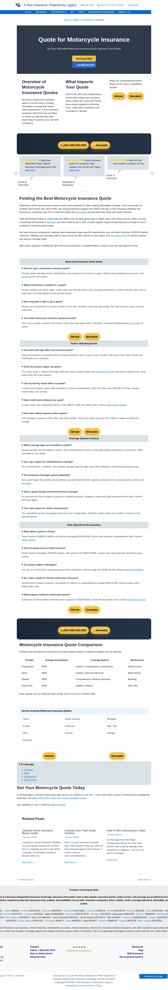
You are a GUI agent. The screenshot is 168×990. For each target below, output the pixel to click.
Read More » (28, 862)
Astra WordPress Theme (90, 985)
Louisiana (28, 914)
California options (136, 599)
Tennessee (50, 920)
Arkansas (46, 910)
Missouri (140, 914)
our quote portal (119, 235)
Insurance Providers (101, 12)
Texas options (29, 539)
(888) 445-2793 (40, 798)
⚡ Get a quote (100, 145)
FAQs (26, 773)
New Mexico (12, 917)
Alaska (7, 910)
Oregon (152, 917)
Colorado (91, 910)
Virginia (123, 920)
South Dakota (25, 920)
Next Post (144, 880)
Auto (28, 12)
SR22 (81, 12)
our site (136, 323)
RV (72, 12)
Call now (118, 96)
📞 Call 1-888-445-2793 (73, 145)
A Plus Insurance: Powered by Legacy (50, 5)
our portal (27, 276)
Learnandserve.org (62, 975)
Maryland (69, 914)
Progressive (81, 212)
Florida (110, 910)
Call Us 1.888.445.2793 (42, 950)
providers (26, 483)
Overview (28, 769)
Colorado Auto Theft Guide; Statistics (80, 832)
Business (41, 12)
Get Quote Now (84, 58)
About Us (124, 12)
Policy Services (38, 957)
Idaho (149, 910)
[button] (153, 976)
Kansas (7, 914)
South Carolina (102, 371)
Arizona (25, 910)
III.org (75, 693)
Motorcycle (58, 12)
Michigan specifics (134, 569)
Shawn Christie (58, 804)
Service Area (30, 779)
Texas (68, 920)
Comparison (30, 776)
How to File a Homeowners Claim (126, 830)
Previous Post (25, 880)
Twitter (10, 975)
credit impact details (116, 405)
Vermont (102, 920)
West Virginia (144, 920)
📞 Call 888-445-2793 (84, 64)
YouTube (20, 975)
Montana (161, 914)
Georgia (131, 910)
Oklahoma (127, 917)
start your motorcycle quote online (68, 798)
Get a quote (135, 96)
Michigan (51, 222)
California (68, 910)
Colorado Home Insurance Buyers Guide (37, 832)
